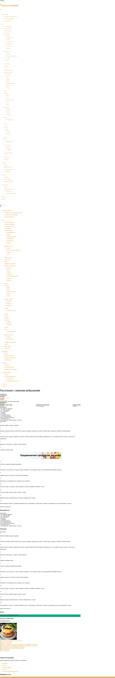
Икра (8, 76)
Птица (6, 125)
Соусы (6, 137)
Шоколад (6, 159)
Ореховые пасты (10, 119)
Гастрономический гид (9, 189)
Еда (3, 24)
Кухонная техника (8, 179)
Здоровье (4, 162)
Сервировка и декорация (9, 18)
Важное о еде (7, 171)
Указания (9, 616)
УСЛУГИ (3, 199)
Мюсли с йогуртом (4, 650)
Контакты (4, 669)
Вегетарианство (10, 37)
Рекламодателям (6, 667)
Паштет (9, 272)
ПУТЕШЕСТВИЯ (5, 184)
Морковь (8, 114)
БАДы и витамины (8, 167)
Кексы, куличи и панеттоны (14, 250)
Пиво (8, 293)
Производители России (11, 193)
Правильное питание (8, 169)
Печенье (8, 58)
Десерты (8, 131)
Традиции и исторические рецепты (11, 16)
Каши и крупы (7, 63)
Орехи (6, 117)
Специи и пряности (8, 20)
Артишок (8, 109)
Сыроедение (9, 43)
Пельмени (9, 81)
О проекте (5, 663)
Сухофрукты (9, 149)
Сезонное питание (10, 41)
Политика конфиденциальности (10, 671)
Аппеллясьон (8, 228)
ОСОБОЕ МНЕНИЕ (5, 14)
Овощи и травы (7, 107)
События (6, 177)
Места (6, 374)
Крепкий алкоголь (10, 99)
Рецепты (4, 384)
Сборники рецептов (8, 28)
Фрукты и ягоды (7, 145)
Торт (8, 60)
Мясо (6, 91)
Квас (8, 97)
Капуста (9, 303)
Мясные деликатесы (8, 72)
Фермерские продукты (9, 152)
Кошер (8, 39)
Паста (6, 123)
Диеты (6, 353)
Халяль (8, 48)
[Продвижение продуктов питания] (40, 458)
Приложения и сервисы (9, 181)
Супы (1, 397)
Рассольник (6, 397)
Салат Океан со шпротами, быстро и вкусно (11, 640)
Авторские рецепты (8, 26)
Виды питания (7, 35)
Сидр (8, 104)
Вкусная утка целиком (5, 643)
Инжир (8, 147)
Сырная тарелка (10, 141)
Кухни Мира (9, 191)
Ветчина (8, 74)
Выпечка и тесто (8, 51)
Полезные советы (8, 30)
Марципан (7, 259)
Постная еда (9, 46)
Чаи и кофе (7, 157)
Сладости (6, 129)
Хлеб (6, 344)
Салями (8, 85)
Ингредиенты (3, 616)
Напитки (6, 93)
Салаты (6, 127)
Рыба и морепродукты (11, 83)
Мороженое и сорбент (9, 70)
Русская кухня (3, 400)
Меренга (9, 324)
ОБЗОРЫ (3, 174)
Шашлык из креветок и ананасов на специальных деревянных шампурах (18, 645)
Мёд (5, 68)
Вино (8, 95)
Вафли (8, 53)
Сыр (5, 139)
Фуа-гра (8, 87)
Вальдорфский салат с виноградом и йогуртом (12, 648)
